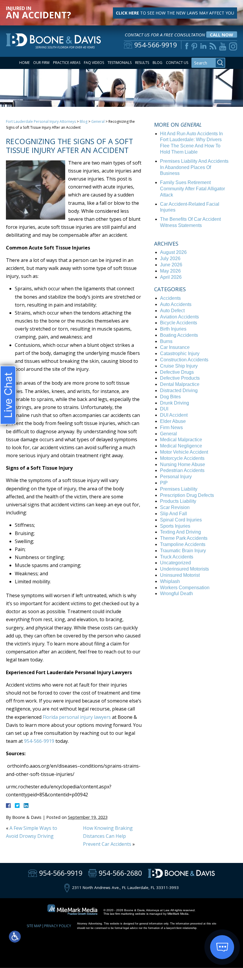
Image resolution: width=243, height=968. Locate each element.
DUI (164, 408)
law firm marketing (122, 913)
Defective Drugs (177, 372)
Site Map (34, 925)
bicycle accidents (178, 322)
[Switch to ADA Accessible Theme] (15, 937)
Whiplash (170, 581)
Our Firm (41, 62)
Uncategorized (175, 562)
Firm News (171, 427)
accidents (170, 298)
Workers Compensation (185, 587)
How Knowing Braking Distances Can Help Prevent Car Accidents (108, 836)
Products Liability (178, 501)
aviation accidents (179, 316)
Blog (157, 62)
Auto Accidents (175, 304)
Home (24, 62)
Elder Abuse (173, 421)
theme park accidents (183, 538)
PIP (164, 482)
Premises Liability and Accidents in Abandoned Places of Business (194, 167)
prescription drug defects (187, 495)
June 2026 (171, 264)
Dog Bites (170, 396)
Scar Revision (175, 507)
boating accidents (179, 335)
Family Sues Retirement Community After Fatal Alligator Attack (192, 188)
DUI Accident (174, 415)
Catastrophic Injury (179, 353)
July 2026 (170, 258)
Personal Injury (176, 476)
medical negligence (181, 445)
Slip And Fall (173, 513)
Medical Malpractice (181, 439)
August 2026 (173, 252)
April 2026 (171, 277)
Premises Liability (178, 489)
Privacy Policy (57, 925)
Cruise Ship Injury (179, 365)
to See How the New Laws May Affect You (175, 13)
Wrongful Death (176, 593)
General (98, 121)
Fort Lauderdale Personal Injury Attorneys (41, 121)
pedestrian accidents (182, 470)
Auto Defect (172, 310)
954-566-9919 (39, 741)
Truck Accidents (176, 556)
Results (142, 62)
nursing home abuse (182, 464)
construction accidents (184, 359)
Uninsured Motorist (180, 575)
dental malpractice (179, 384)
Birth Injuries (173, 328)
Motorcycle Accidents (182, 458)
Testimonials (120, 62)
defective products (180, 378)
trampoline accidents (182, 544)
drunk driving (174, 402)
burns (166, 341)
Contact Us (177, 62)
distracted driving (179, 390)
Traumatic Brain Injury (183, 550)
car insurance (175, 347)
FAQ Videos (94, 62)
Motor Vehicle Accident (184, 452)
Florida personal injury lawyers (77, 717)
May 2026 (170, 270)
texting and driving (180, 531)
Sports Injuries (175, 526)
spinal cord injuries (181, 519)
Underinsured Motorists (184, 568)
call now (221, 35)
